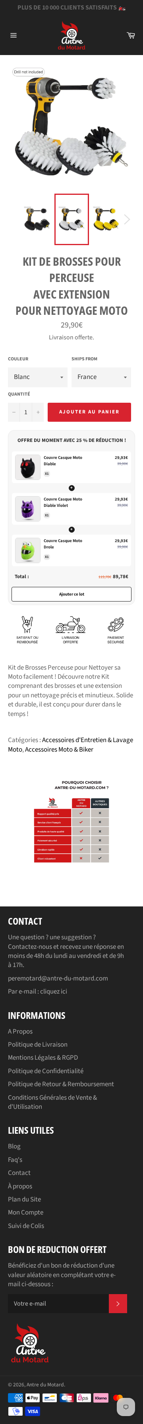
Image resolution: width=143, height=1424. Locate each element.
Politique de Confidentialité (45, 1071)
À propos (20, 1186)
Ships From (84, 359)
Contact (19, 1173)
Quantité (19, 394)
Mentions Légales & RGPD (43, 1057)
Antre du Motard (45, 1384)
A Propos (20, 1031)
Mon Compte (25, 1212)
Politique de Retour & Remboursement (61, 1084)
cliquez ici (53, 991)
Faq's (15, 1160)
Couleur (18, 359)
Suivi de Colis (26, 1226)
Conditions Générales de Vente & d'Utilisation (52, 1102)
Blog (14, 1146)
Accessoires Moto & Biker (59, 749)
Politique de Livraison (38, 1044)
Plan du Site (24, 1199)
